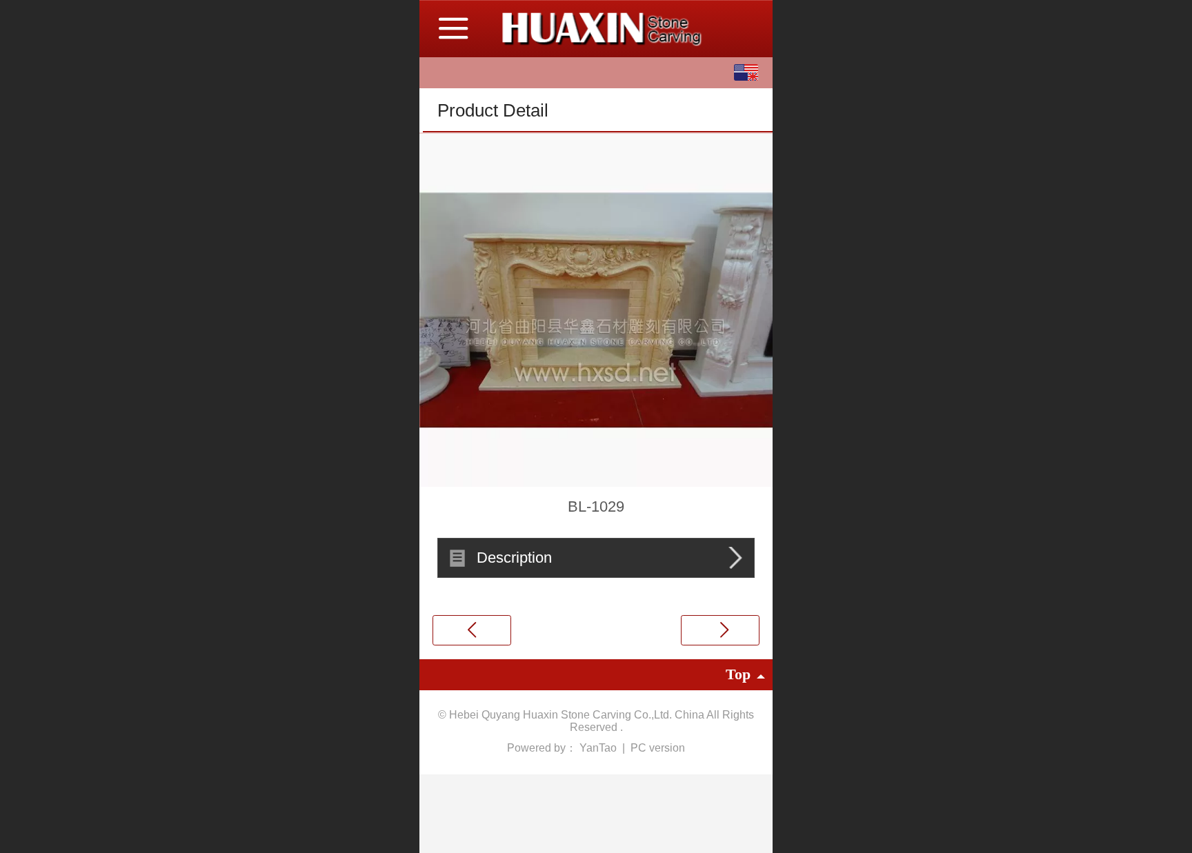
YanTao (599, 748)
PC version (657, 748)
